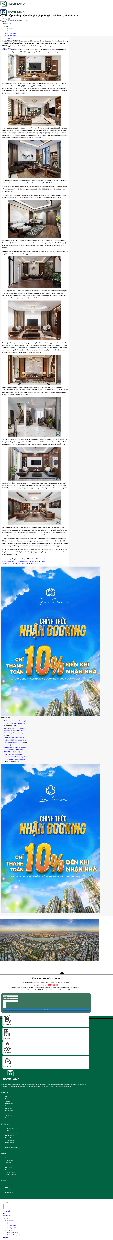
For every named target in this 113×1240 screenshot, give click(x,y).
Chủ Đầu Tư (7, 24)
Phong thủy (10, 38)
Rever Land (26, 21)
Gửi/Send (46, 1009)
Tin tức (5, 26)
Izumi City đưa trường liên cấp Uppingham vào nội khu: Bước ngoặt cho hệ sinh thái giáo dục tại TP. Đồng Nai (15, 757)
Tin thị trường (10, 28)
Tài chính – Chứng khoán (14, 1235)
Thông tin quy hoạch (12, 1232)
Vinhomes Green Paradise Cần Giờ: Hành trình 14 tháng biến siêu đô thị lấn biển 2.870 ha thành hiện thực (15, 740)
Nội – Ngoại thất (11, 36)
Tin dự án (9, 31)
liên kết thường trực (39, 559)
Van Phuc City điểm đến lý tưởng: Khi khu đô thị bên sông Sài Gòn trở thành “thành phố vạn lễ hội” (14, 730)
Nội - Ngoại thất (3, 10)
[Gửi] (3, 1206)
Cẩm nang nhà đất (12, 33)
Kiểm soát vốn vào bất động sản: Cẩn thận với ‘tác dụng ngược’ (20, 563)
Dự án (5, 1213)
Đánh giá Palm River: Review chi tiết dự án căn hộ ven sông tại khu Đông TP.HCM (15, 749)
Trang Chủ (6, 19)
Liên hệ (5, 1237)
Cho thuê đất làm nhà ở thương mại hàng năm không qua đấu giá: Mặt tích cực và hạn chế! (27, 561)
